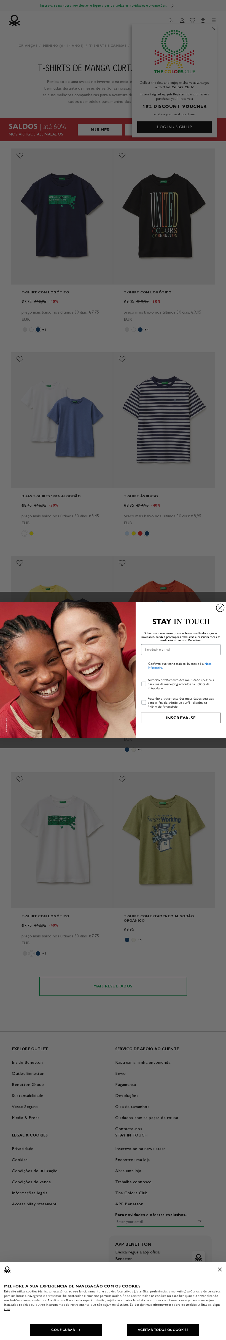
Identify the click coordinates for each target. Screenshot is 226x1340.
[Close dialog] (220, 608)
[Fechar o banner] (220, 1269)
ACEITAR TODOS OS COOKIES (163, 1330)
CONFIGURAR (63, 1330)
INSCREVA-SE (181, 717)
